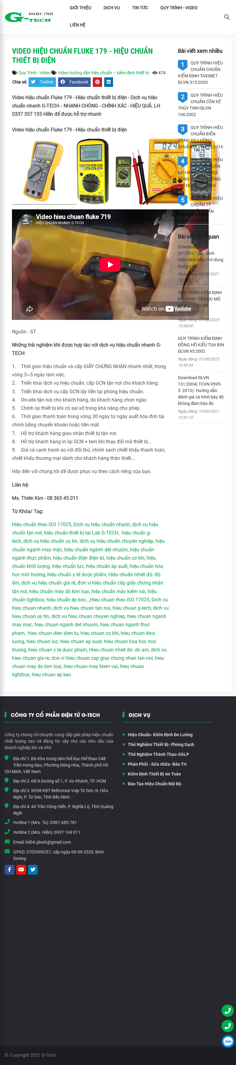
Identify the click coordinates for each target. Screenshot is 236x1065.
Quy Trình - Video (179, 7)
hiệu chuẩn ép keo (66, 600)
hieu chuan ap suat (81, 641)
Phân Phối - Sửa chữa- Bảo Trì (157, 764)
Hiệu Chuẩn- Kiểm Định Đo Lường (160, 734)
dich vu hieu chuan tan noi (81, 608)
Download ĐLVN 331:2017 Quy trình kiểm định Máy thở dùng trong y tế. (200, 256)
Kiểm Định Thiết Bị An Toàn (154, 774)
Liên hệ (77, 24)
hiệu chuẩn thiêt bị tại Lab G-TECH (81, 533)
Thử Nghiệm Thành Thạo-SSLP (158, 754)
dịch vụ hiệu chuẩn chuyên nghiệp (116, 541)
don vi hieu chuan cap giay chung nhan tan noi (102, 658)
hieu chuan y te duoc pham (57, 650)
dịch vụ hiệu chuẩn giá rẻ (48, 583)
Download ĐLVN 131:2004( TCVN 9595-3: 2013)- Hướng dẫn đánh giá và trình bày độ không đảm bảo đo (201, 390)
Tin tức (140, 7)
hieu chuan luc (42, 641)
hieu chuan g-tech (131, 608)
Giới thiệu (80, 7)
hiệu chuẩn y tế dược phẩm (76, 574)
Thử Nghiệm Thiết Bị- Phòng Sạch (161, 744)
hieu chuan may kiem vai (91, 666)
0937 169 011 (67, 832)
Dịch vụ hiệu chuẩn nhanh (101, 524)
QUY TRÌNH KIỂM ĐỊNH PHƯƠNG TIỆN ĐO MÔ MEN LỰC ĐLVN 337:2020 (200, 302)
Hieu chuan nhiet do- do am (119, 650)
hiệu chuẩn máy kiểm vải (118, 591)
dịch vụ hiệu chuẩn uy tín (50, 541)
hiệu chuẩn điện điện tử (78, 558)
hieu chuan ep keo (51, 675)
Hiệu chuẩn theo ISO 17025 (41, 524)
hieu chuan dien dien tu (53, 633)
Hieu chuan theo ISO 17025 (119, 600)
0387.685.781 (63, 822)
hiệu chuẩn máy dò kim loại (59, 591)
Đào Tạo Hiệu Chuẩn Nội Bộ (154, 783)
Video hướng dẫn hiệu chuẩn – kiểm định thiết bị (103, 72)
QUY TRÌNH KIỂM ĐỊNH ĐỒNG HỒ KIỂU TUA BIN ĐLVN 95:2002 (201, 345)
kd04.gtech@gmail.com (48, 842)
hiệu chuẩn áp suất (107, 566)
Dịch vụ (112, 7)
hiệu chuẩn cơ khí (125, 558)
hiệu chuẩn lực (68, 566)
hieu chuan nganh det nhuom (65, 625)
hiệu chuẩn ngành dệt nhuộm (96, 550)
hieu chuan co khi (100, 633)
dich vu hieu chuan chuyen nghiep (88, 616)
